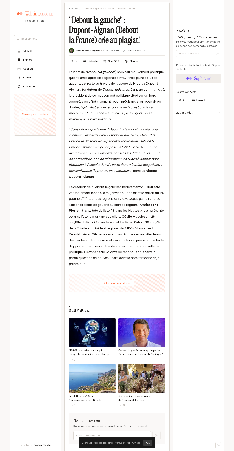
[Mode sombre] (218, 445)
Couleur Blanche (42, 445)
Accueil (73, 8)
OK (148, 442)
